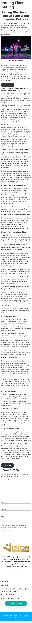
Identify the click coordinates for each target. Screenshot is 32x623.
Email (3, 509)
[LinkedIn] (12, 573)
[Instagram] (22, 573)
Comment (5, 480)
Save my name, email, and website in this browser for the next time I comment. (15, 526)
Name (3, 502)
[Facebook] (2, 573)
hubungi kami (17, 603)
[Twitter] (7, 573)
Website (3, 516)
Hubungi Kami (7, 85)
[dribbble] (17, 573)
